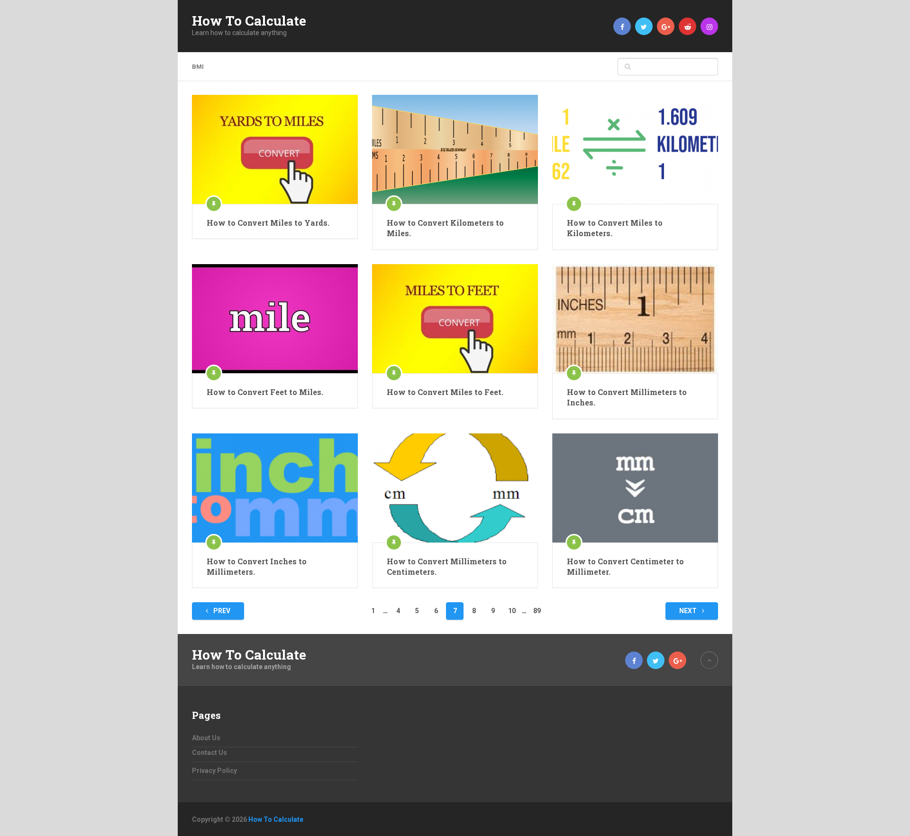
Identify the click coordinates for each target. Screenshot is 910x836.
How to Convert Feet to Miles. (265, 392)
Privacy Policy (214, 770)
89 (537, 611)
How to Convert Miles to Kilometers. (615, 228)
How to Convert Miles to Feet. (445, 392)
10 (512, 611)
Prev (221, 611)
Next (688, 611)
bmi (198, 66)
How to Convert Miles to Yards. (268, 223)
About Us (206, 738)
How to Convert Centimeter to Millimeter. (625, 566)
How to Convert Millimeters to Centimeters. (447, 566)
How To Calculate (249, 21)
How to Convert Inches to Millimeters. (257, 566)
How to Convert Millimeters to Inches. (627, 397)
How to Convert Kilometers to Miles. (445, 228)
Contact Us (209, 752)
